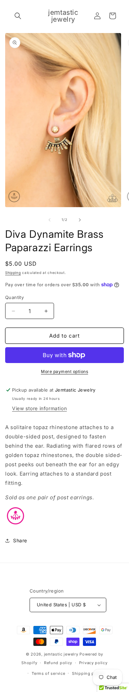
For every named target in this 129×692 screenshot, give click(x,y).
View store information (39, 408)
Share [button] (20, 540)
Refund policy (58, 662)
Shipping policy (88, 673)
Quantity (14, 297)
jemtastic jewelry (61, 654)
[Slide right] (79, 219)
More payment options (64, 371)
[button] (17, 15)
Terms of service (48, 673)
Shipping (13, 272)
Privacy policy (93, 662)
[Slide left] (49, 219)
